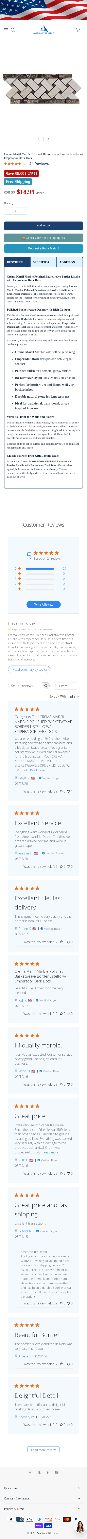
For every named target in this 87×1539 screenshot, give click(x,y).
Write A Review (43, 604)
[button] (43, 226)
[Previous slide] (38, 139)
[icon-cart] (77, 29)
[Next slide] (49, 139)
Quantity (9, 203)
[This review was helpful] (61, 1173)
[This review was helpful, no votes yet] (61, 791)
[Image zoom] (43, 89)
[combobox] (64, 696)
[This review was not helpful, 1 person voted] (68, 791)
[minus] (8, 210)
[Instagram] (56, 1472)
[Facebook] (30, 1472)
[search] (12, 29)
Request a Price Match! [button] (43, 248)
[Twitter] (39, 1472)
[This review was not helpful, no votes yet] (68, 866)
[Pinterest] (48, 1472)
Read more (37, 770)
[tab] (17, 262)
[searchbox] (25, 685)
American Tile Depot (47, 1533)
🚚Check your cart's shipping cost (44, 237)
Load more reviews (43, 1450)
